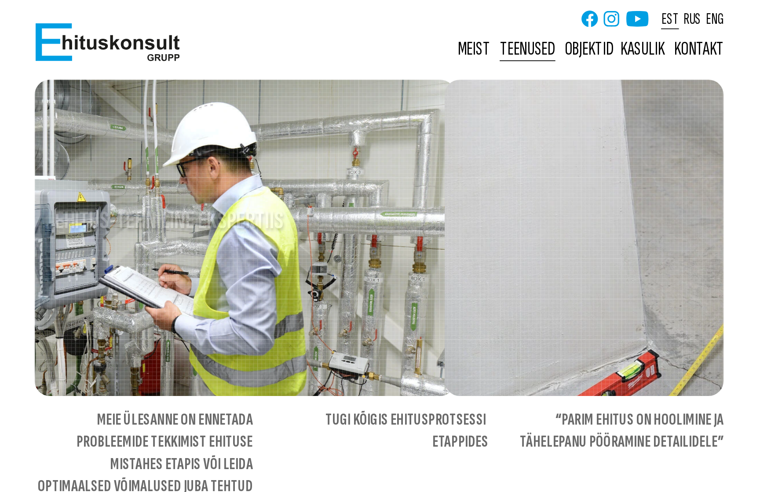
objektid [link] (589, 48)
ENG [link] (714, 19)
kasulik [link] (643, 48)
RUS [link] (693, 19)
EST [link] (670, 19)
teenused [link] (527, 48)
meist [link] (474, 48)
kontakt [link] (699, 48)
